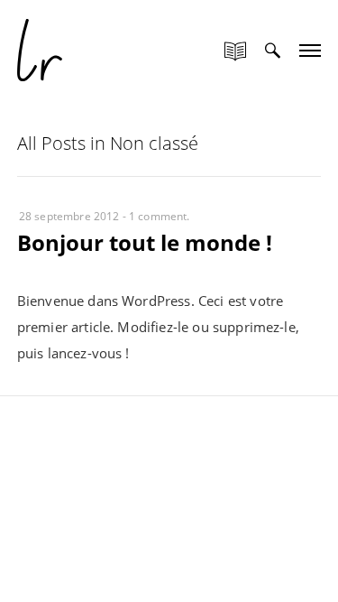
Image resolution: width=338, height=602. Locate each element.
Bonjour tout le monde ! (144, 242)
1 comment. (159, 216)
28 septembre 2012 (69, 216)
